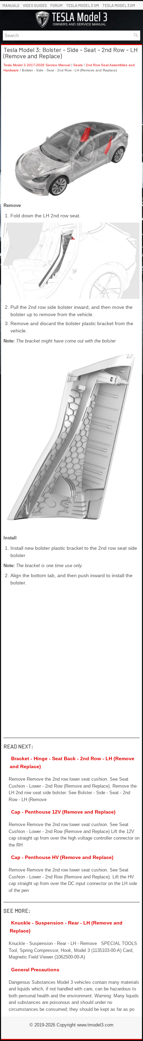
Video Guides (35, 5)
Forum (56, 5)
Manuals (10, 5)
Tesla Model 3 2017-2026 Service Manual (36, 65)
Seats (78, 65)
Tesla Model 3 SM (118, 5)
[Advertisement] (71, 97)
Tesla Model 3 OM (82, 5)
